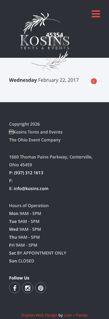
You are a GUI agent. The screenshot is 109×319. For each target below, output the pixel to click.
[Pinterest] (40, 287)
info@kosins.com (31, 189)
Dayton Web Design (39, 315)
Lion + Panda (76, 315)
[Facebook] (14, 287)
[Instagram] (27, 287)
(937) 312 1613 (28, 173)
